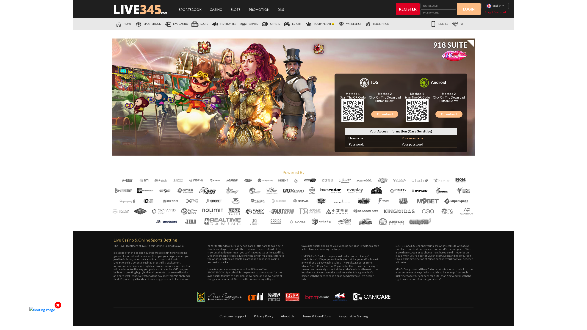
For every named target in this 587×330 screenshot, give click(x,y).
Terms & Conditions (316, 316)
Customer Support (232, 316)
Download (385, 114)
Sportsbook (190, 9)
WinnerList (353, 23)
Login (469, 9)
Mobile (443, 23)
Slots (236, 9)
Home (127, 23)
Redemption (381, 23)
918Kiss (253, 23)
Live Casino (180, 23)
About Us (288, 316)
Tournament (322, 23)
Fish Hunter (228, 23)
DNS (281, 9)
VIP (462, 23)
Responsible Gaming (353, 316)
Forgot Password (495, 12)
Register (408, 9)
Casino (216, 9)
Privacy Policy (263, 316)
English (497, 5)
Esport (297, 23)
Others (275, 23)
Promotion (259, 9)
